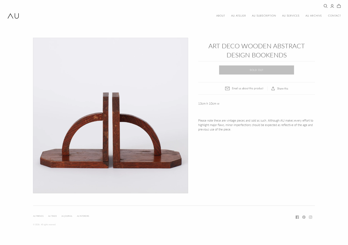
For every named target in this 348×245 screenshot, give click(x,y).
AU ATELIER (238, 16)
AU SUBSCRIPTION (264, 16)
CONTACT (334, 16)
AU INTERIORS (83, 216)
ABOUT (220, 16)
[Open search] (326, 6)
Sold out (256, 70)
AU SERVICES (290, 16)
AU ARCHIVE (314, 16)
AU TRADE (52, 216)
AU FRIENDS (38, 216)
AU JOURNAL (66, 216)
